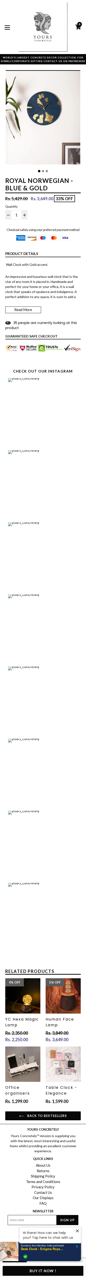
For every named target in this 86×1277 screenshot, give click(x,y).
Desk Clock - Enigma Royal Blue (44, 1249)
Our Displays (43, 1198)
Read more (23, 309)
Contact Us (43, 1192)
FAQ (43, 1203)
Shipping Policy (43, 1176)
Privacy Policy (43, 1187)
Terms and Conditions (43, 1181)
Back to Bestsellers (46, 1116)
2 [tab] (43, 171)
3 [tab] (47, 171)
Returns (43, 1171)
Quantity (11, 206)
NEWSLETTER (43, 1211)
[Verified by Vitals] (28, 1256)
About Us (43, 1165)
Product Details (21, 253)
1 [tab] (39, 171)
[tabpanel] (43, 118)
